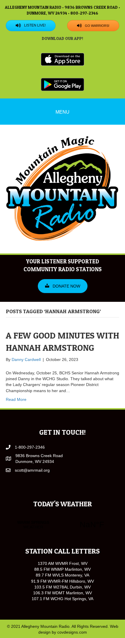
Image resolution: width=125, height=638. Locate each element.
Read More (16, 399)
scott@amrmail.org (32, 470)
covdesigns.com (72, 632)
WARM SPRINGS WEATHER (62, 524)
